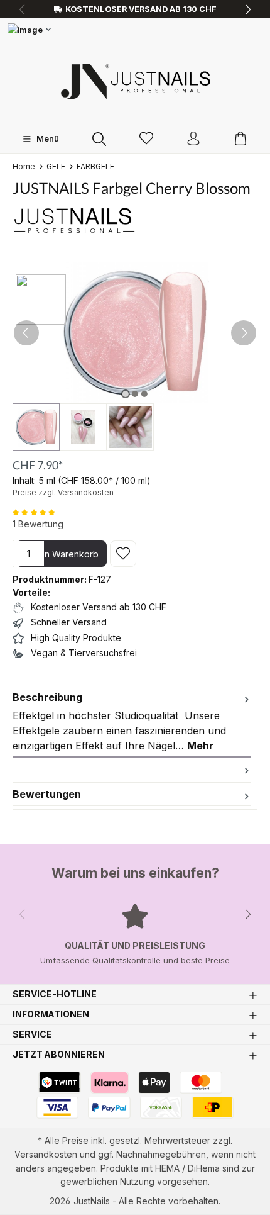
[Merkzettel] (146, 139)
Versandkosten (45, 1154)
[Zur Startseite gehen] (135, 81)
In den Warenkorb (61, 554)
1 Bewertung (38, 523)
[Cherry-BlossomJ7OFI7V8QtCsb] (135, 332)
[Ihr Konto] (193, 139)
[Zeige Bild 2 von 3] (135, 394)
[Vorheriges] (26, 332)
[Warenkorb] (240, 139)
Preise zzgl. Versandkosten (63, 492)
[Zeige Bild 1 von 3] (125, 394)
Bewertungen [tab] (47, 794)
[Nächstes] (243, 332)
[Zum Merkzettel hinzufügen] (123, 553)
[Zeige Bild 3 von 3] (144, 394)
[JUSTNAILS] (135, 220)
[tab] (132, 722)
